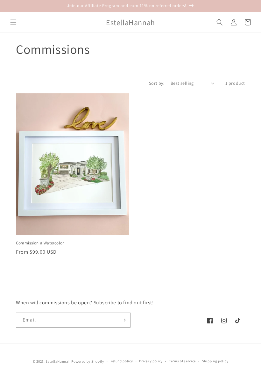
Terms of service (182, 361)
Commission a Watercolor (40, 243)
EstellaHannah (58, 361)
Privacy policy (151, 361)
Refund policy (121, 361)
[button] (13, 22)
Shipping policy (215, 361)
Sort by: (156, 83)
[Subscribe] (123, 320)
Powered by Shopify (87, 361)
